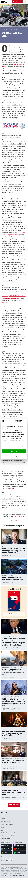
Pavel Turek (4, 40)
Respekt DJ (4, 29)
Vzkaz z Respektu (14, 667)
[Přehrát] (20, 541)
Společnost (4, 575)
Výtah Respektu (12, 636)
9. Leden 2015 (6, 302)
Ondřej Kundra (14, 797)
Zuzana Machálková (7, 647)
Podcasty (6, 636)
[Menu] (26, 2)
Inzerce (3, 827)
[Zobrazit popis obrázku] (21, 24)
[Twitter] (7, 861)
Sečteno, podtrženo (14, 758)
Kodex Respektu (5, 821)
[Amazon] (6, 852)
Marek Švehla (5, 555)
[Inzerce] (14, 125)
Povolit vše (14, 451)
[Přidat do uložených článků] (24, 541)
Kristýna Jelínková (6, 797)
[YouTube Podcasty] (19, 849)
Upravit (13, 456)
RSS (2, 830)
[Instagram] (11, 861)
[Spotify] (19, 852)
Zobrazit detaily (19, 446)
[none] (25, 24)
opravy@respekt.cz (18, 516)
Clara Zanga (5, 582)
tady (13, 488)
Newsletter (6, 667)
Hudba (3, 729)
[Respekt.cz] (4, 2)
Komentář (6, 546)
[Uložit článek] (17, 24)
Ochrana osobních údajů (7, 836)
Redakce (3, 816)
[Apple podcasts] (19, 845)
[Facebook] (2, 861)
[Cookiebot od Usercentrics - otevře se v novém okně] (16, 421)
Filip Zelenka (5, 768)
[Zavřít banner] (25, 421)
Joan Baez (17, 64)
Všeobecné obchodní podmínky (9, 833)
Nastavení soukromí (6, 839)
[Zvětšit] (14, 15)
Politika (4, 788)
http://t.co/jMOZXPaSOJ (9, 296)
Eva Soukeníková (6, 708)
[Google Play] (6, 849)
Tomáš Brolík (5, 677)
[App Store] (6, 845)
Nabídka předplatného (7, 824)
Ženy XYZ (11, 696)
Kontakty (3, 819)
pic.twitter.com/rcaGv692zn (11, 298)
